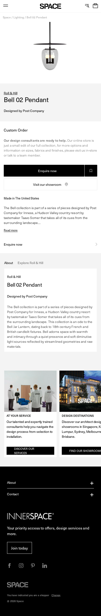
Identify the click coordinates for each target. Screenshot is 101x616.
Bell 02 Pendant (37, 17)
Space (7, 17)
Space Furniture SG (50, 6)
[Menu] (5, 6)
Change (55, 595)
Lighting (18, 17)
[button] (95, 6)
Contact (13, 494)
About (11, 482)
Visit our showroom (47, 184)
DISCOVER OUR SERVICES (24, 451)
